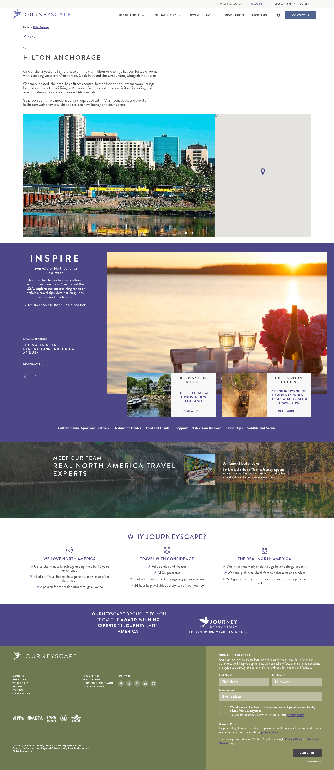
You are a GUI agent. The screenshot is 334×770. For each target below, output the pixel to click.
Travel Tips (234, 428)
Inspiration (234, 15)
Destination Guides (193, 380)
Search (279, 15)
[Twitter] (129, 683)
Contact (300, 15)
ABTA (35, 718)
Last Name (278, 675)
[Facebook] (121, 683)
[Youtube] (145, 683)
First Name (225, 675)
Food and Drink (157, 428)
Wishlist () (228, 4)
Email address (227, 690)
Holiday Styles (164, 15)
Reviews (17, 686)
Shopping (181, 428)
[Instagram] (153, 683)
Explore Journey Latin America (216, 632)
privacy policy (269, 732)
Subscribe (307, 753)
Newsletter (258, 4)
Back (32, 37)
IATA (76, 717)
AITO (18, 718)
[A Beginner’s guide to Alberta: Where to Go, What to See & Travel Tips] (244, 395)
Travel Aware (51, 718)
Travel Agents (91, 679)
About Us (259, 15)
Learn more (31, 363)
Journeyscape (41, 14)
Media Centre (91, 676)
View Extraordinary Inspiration (56, 304)
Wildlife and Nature (261, 428)
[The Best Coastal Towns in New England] (149, 395)
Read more (191, 411)
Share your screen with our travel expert (98, 685)
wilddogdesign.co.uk (314, 761)
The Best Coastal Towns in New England (193, 397)
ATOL (63, 718)
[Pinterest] (137, 683)
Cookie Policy (21, 693)
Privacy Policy (21, 679)
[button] (182, 233)
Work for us (20, 683)
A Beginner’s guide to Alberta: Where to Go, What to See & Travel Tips (288, 397)
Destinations (130, 15)
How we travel (200, 15)
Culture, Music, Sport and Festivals (83, 428)
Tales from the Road (207, 428)
